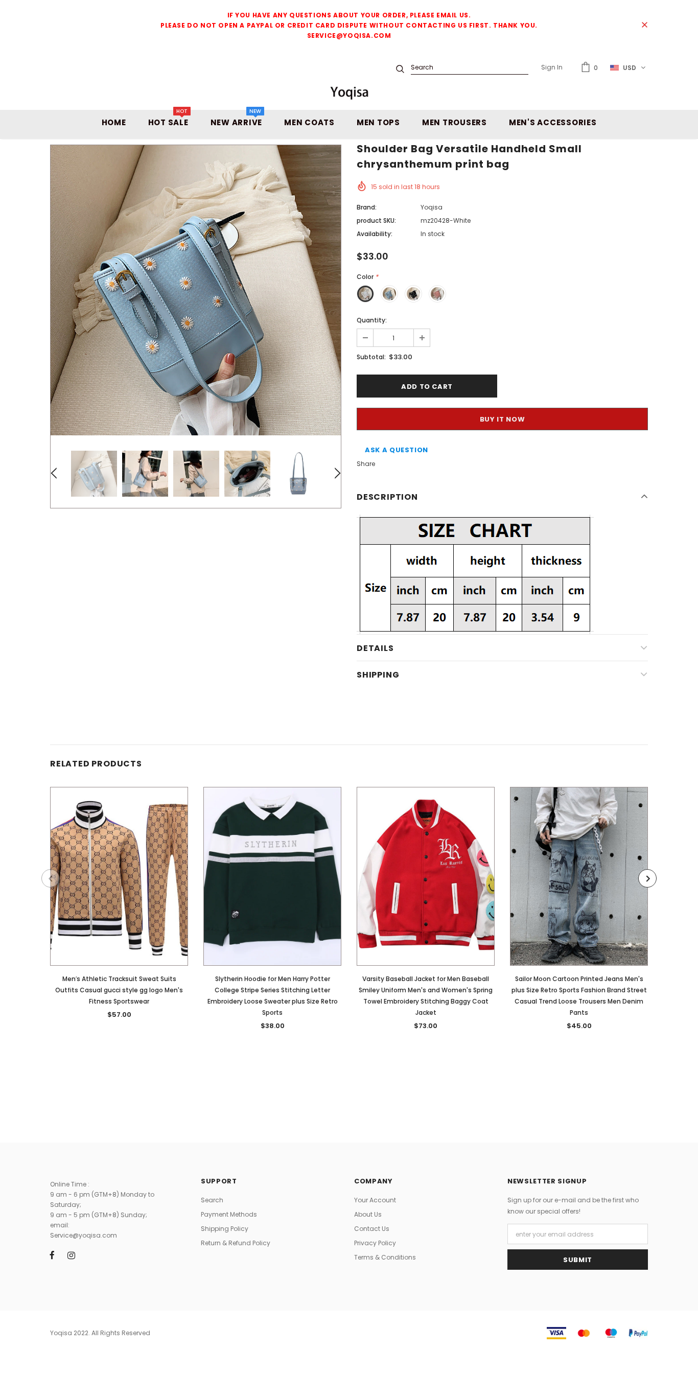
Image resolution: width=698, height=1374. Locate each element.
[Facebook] (52, 1255)
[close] (644, 25)
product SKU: (376, 220)
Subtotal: (371, 357)
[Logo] (349, 92)
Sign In (552, 67)
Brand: (367, 207)
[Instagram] (71, 1255)
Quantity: (372, 320)
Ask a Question (396, 450)
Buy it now (502, 419)
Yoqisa (432, 207)
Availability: (374, 233)
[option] (196, 290)
